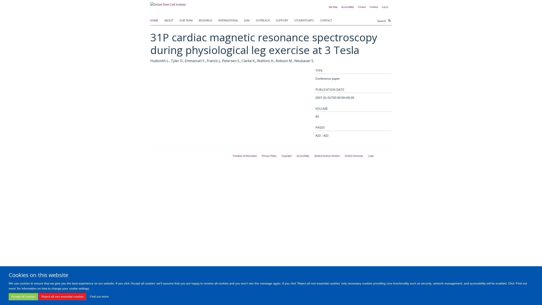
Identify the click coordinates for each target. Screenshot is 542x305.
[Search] (389, 20)
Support (282, 20)
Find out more (99, 296)
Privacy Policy (269, 156)
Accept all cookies (23, 296)
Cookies (374, 7)
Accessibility (347, 7)
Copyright (287, 156)
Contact (362, 7)
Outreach (263, 20)
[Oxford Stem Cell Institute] (168, 3)
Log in (385, 7)
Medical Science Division (327, 156)
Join (247, 20)
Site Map (333, 7)
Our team (186, 20)
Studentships (304, 20)
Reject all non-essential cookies (62, 296)
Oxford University (354, 156)
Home (154, 20)
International (228, 20)
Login (371, 156)
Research (205, 20)
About (168, 20)
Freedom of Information (245, 156)
